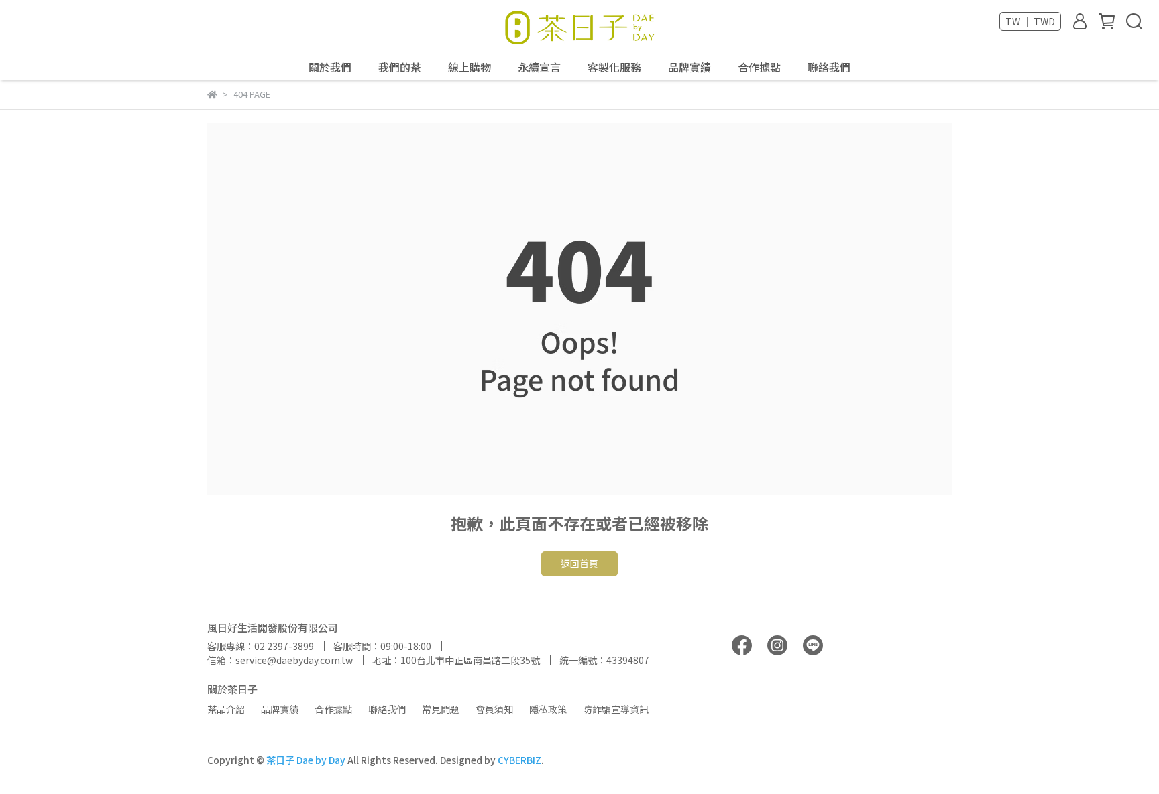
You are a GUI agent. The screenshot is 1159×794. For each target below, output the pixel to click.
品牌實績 (689, 67)
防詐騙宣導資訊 (616, 709)
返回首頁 (579, 563)
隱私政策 (548, 709)
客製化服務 (614, 67)
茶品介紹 (226, 709)
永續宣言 (539, 67)
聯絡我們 (829, 67)
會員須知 (494, 709)
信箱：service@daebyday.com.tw (280, 660)
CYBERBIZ (519, 760)
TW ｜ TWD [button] (1030, 21)
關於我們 (330, 67)
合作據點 (759, 67)
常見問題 (440, 709)
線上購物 (469, 67)
